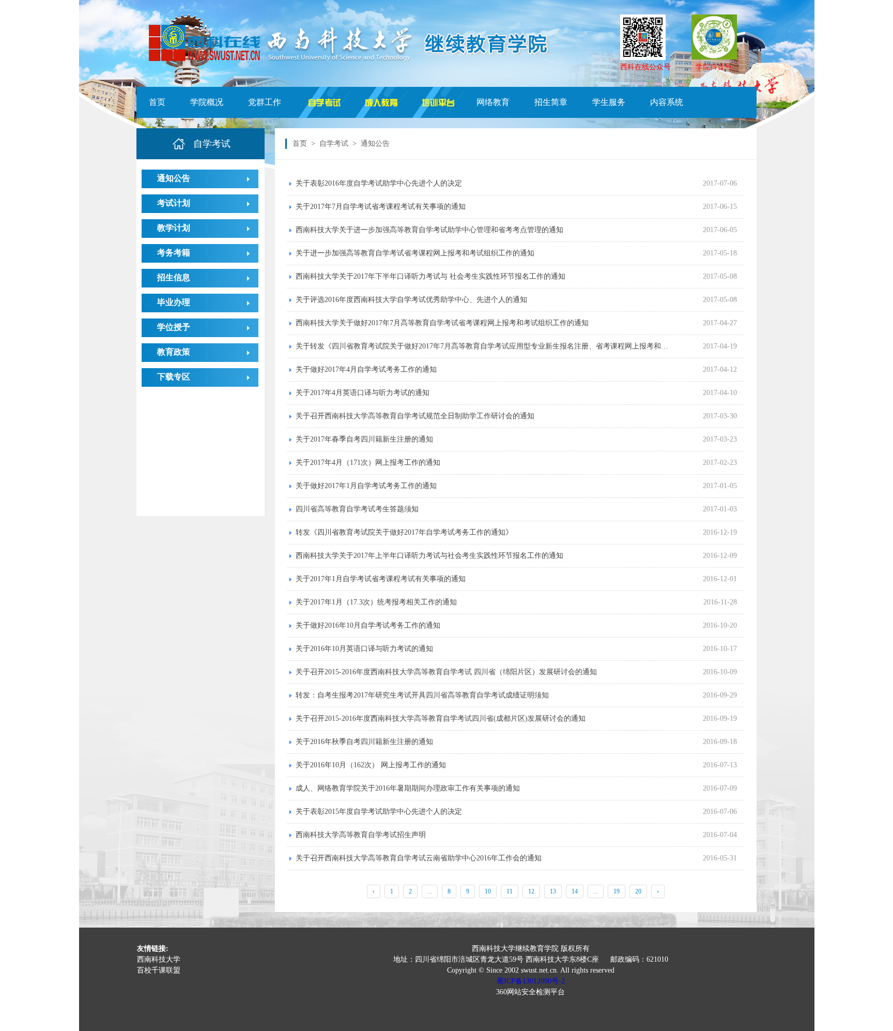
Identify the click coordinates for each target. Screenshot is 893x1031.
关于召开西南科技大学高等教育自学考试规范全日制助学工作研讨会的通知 (415, 416)
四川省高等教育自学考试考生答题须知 (357, 509)
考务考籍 (173, 252)
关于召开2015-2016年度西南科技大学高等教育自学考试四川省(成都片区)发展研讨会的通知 (441, 718)
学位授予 (173, 327)
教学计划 (173, 227)
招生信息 (173, 277)
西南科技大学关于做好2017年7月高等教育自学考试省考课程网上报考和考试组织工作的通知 (442, 323)
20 (638, 891)
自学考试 (333, 143)
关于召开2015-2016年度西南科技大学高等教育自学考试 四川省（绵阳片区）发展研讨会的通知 (446, 672)
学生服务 (608, 102)
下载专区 (173, 376)
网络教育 (493, 102)
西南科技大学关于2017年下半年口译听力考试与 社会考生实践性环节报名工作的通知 (430, 276)
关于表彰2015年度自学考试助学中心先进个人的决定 (379, 811)
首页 (157, 102)
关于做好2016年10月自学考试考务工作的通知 (368, 625)
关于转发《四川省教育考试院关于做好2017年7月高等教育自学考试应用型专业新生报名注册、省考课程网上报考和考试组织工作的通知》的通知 (520, 346)
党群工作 (264, 102)
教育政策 (173, 351)
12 (531, 891)
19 (616, 891)
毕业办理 (173, 302)
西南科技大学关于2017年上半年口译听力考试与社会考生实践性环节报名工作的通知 (429, 555)
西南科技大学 (158, 959)
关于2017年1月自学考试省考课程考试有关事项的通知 (381, 579)
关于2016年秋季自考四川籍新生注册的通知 (364, 742)
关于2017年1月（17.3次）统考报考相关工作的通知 (376, 602)
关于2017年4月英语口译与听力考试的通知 (362, 393)
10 (488, 891)
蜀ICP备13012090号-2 (531, 981)
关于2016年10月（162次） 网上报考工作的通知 (371, 765)
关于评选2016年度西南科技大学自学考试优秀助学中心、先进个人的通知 (411, 300)
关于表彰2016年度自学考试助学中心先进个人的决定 (379, 183)
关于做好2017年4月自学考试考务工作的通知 (366, 369)
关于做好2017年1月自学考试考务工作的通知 (366, 486)
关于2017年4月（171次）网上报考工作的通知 (368, 462)
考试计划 (173, 203)
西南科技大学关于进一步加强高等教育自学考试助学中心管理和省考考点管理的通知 (429, 230)
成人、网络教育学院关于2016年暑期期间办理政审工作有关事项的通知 (408, 788)
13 (553, 891)
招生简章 (550, 102)
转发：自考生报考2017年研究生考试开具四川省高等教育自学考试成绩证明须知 (422, 695)
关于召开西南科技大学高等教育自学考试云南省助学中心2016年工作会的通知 (419, 858)
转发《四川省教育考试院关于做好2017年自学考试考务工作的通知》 (404, 532)
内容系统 (666, 102)
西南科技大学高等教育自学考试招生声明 (361, 835)
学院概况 (206, 102)
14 (575, 891)
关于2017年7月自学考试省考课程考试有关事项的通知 (381, 206)
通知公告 (173, 178)
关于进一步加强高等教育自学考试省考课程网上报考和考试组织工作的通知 (415, 253)
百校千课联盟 (158, 970)
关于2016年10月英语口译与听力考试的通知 (364, 649)
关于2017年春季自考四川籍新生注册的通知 (364, 439)
